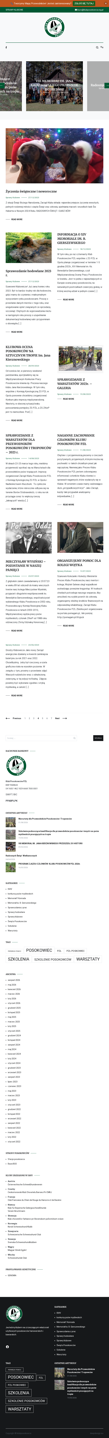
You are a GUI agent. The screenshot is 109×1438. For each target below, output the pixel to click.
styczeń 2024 (14, 1063)
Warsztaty (12, 931)
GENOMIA (12, 1275)
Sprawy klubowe (13, 198)
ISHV (10, 889)
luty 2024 (12, 1058)
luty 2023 (12, 1100)
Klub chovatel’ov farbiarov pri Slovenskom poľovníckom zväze (35, 1219)
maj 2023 (12, 1091)
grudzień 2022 (14, 1109)
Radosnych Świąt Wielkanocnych (21, 856)
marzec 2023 (14, 1095)
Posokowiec (39, 950)
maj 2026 (12, 985)
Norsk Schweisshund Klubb (20, 1227)
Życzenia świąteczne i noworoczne (31, 191)
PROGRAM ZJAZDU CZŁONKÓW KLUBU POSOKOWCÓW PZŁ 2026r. (49, 864)
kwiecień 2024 (14, 1054)
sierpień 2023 (14, 1077)
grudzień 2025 (14, 1008)
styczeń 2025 (14, 1031)
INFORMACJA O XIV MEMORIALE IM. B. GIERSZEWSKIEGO (71, 239)
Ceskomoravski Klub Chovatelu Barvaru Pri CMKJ (30, 1192)
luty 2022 (12, 1137)
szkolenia (18, 959)
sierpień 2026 (14, 980)
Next (57, 718)
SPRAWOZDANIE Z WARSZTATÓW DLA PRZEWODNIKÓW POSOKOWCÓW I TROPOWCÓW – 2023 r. (28, 444)
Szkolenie (45, 92)
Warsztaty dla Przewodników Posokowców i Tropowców (45, 819)
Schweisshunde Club (17, 1258)
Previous (17, 718)
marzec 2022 (14, 1132)
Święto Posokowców (17, 921)
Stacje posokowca (16, 1159)
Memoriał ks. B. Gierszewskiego (22, 903)
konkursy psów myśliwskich (20, 894)
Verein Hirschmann (16, 1211)
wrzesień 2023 (14, 1072)
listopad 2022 (14, 1114)
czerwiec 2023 (14, 1086)
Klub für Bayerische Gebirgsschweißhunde (27, 1208)
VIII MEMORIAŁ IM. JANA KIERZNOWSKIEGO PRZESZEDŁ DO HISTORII (54, 85)
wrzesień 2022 (14, 1118)
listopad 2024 (14, 1040)
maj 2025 (12, 1017)
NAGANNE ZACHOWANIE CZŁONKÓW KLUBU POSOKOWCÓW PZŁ (76, 440)
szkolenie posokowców (52, 959)
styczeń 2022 (14, 1142)
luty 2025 (12, 1026)
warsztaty (88, 959)
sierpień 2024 (14, 1045)
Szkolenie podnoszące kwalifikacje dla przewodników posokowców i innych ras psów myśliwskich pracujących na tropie (58, 832)
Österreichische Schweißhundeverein (25, 1184)
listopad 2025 (14, 1012)
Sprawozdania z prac (17, 907)
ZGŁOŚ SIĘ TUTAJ (84, 3)
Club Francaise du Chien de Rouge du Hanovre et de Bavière (34, 1200)
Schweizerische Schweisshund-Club (24, 1234)
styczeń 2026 (14, 1003)
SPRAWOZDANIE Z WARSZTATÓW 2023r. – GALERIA (74, 384)
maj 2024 (12, 1049)
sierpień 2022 (14, 1123)
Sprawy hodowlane (16, 912)
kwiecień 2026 (14, 989)
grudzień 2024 (14, 1035)
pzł (59, 950)
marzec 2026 (14, 994)
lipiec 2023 (12, 1082)
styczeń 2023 (14, 1105)
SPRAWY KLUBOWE (14, 10)
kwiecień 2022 (14, 1128)
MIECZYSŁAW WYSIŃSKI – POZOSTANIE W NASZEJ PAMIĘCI (26, 566)
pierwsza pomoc (14, 951)
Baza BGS (12, 1164)
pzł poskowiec (76, 950)
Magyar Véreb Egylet (17, 1250)
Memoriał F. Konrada (17, 898)
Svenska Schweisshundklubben (22, 1242)
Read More (16, 219)
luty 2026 (12, 998)
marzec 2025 (14, 1022)
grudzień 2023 (14, 1068)
